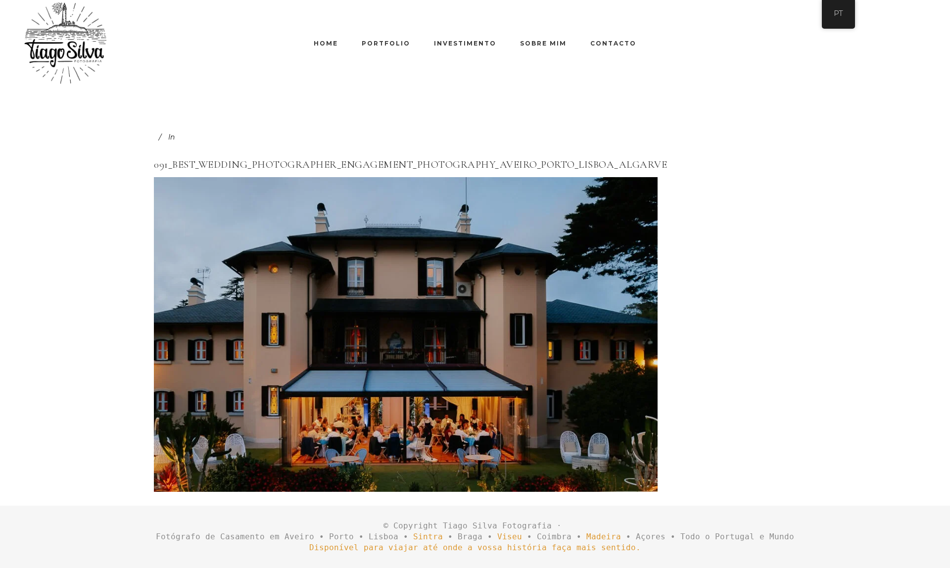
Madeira (603, 536)
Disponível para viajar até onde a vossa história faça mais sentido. (475, 547)
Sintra (428, 536)
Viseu (509, 536)
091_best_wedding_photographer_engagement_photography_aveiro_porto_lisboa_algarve (410, 164)
